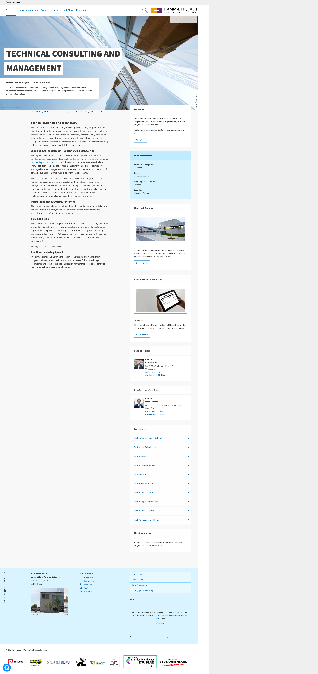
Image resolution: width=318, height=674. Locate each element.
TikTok (87, 588)
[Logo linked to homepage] (174, 10)
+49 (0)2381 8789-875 (154, 411)
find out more (142, 263)
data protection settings (161, 637)
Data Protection (139, 585)
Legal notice (137, 579)
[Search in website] (145, 10)
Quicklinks (178, 19)
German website (155, 545)
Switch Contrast (14, 2)
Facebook (88, 577)
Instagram (89, 581)
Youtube (87, 591)
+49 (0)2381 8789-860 (154, 372)
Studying (39, 112)
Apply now (140, 139)
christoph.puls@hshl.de (155, 375)
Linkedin (88, 584)
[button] (59, 591)
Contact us (137, 574)
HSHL (33, 112)
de (195, 20)
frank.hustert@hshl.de (154, 414)
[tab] (160, 438)
